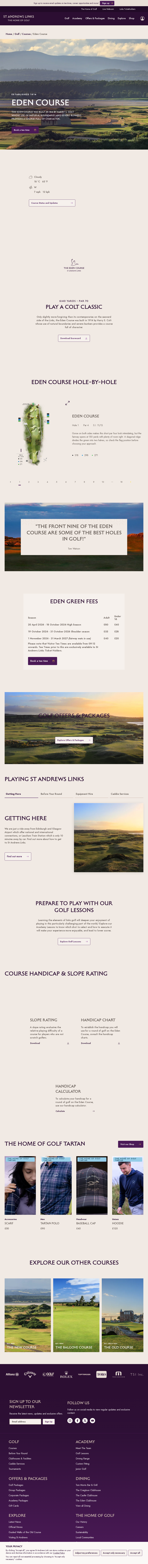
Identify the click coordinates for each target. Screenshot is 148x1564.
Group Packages (17, 1490)
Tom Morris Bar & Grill (86, 1485)
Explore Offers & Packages (70, 740)
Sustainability (82, 1532)
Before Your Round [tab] (51, 794)
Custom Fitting (82, 1463)
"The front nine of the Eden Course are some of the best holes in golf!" (74, 533)
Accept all (135, 1552)
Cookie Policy (59, 1552)
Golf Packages (16, 1485)
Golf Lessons (82, 1453)
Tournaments (15, 1469)
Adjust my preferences (86, 1552)
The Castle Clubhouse (86, 1495)
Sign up (105, 3)
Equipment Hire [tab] (84, 794)
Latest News (15, 1522)
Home (9, 34)
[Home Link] (18, 18)
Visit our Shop (127, 1144)
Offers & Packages (95, 18)
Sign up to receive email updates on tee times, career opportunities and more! (66, 3)
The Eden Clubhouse (86, 1500)
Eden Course (40, 34)
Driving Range (83, 1458)
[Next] (130, 481)
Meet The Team (83, 1448)
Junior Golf (81, 1469)
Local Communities (85, 1537)
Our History (81, 1522)
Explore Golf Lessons (70, 941)
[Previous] (10, 481)
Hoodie (118, 1223)
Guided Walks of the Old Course (25, 1532)
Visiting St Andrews (18, 1537)
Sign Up (48, 1421)
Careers (80, 1527)
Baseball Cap (86, 1223)
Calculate (60, 1111)
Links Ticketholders (127, 9)
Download (35, 1043)
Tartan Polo (49, 1223)
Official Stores (16, 1527)
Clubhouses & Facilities (20, 1458)
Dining (111, 18)
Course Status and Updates (44, 203)
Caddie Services (17, 1463)
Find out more (14, 856)
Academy (77, 18)
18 (122, 481)
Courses (26, 34)
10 (104, 481)
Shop (131, 18)
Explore (122, 18)
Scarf (9, 1223)
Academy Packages (18, 1500)
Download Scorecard (70, 338)
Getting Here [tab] (13, 794)
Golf (67, 18)
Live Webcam (108, 9)
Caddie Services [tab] (120, 794)
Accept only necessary (114, 1552)
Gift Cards (14, 1505)
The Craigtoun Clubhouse (88, 1490)
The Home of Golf (89, 9)
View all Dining (83, 1505)
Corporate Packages (19, 1495)
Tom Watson (74, 548)
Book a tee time (21, 130)
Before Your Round (18, 1453)
